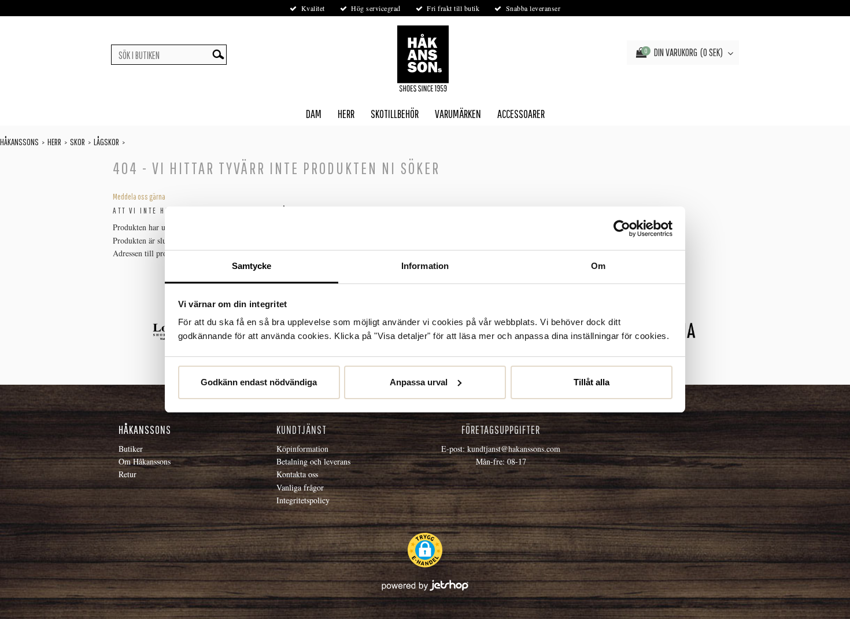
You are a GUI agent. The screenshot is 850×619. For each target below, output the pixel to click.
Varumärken (458, 113)
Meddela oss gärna (139, 196)
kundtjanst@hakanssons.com (513, 448)
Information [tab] (425, 266)
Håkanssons (19, 142)
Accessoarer (521, 113)
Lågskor (106, 142)
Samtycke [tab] (252, 266)
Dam (313, 113)
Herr (346, 113)
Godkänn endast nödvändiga (259, 382)
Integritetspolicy (303, 500)
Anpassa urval (419, 382)
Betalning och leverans (313, 461)
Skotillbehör (395, 113)
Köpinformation (302, 448)
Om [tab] (598, 266)
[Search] (218, 55)
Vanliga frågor (300, 487)
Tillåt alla (591, 382)
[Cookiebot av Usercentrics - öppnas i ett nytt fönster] (621, 228)
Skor (77, 142)
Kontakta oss (297, 474)
